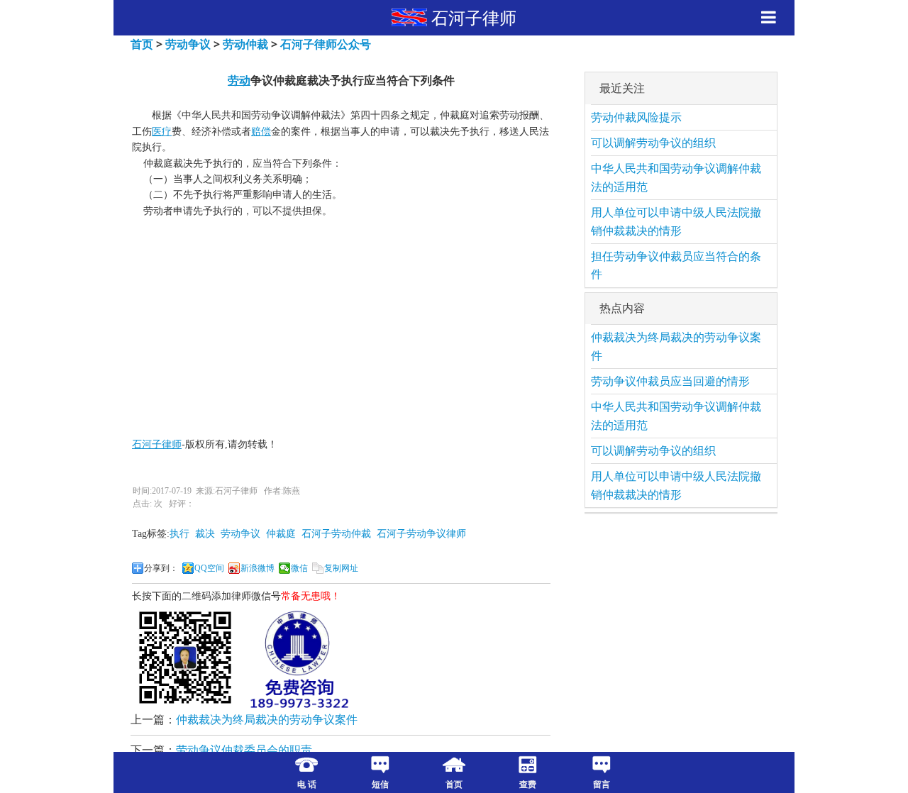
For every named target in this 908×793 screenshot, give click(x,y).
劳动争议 (188, 44)
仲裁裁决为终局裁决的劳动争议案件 (267, 719)
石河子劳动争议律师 (421, 533)
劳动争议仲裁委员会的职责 (244, 750)
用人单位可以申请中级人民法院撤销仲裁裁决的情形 (676, 221)
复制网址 (341, 568)
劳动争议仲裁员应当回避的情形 (670, 381)
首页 (142, 44)
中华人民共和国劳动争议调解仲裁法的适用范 (676, 177)
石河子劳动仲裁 (336, 533)
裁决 (205, 533)
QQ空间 (209, 568)
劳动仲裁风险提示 (636, 117)
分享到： (161, 568)
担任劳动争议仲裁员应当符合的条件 (676, 265)
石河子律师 (473, 17)
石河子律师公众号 (325, 44)
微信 (299, 568)
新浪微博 (257, 568)
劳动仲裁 (245, 44)
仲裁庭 (281, 533)
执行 (179, 533)
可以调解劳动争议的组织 (653, 142)
